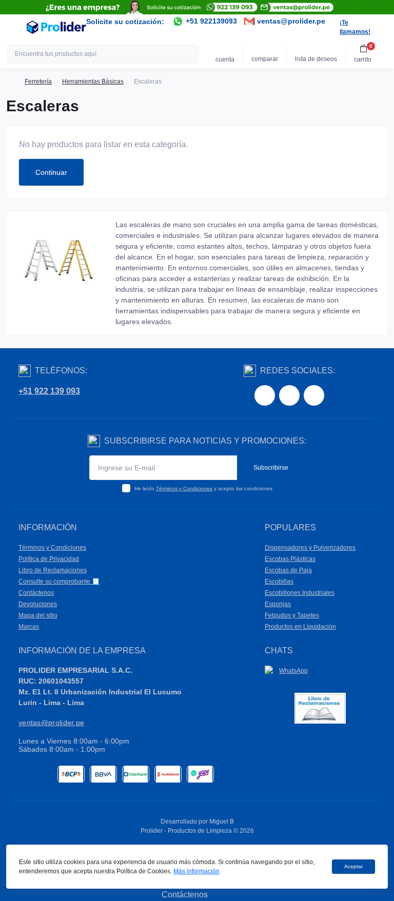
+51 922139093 (210, 21)
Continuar (51, 172)
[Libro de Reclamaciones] (320, 708)
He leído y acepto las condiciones (203, 488)
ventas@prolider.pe (290, 21)
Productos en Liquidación (300, 626)
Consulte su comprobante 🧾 (59, 581)
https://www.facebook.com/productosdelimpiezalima (264, 395)
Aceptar (353, 866)
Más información (196, 871)
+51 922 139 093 (49, 391)
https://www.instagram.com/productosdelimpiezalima (289, 395)
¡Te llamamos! (355, 27)
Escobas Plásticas (290, 559)
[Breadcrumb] (10, 81)
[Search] (190, 54)
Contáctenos (36, 592)
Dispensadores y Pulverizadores (310, 547)
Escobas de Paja (288, 570)
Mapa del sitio (37, 615)
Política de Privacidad (48, 559)
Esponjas (278, 604)
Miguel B (221, 821)
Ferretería (38, 81)
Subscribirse (270, 467)
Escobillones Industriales (299, 592)
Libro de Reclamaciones (52, 570)
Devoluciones (37, 604)
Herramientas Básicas (93, 81)
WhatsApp (293, 670)
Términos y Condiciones (184, 488)
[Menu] (13, 27)
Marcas (28, 626)
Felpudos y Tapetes (292, 615)
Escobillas (279, 581)
